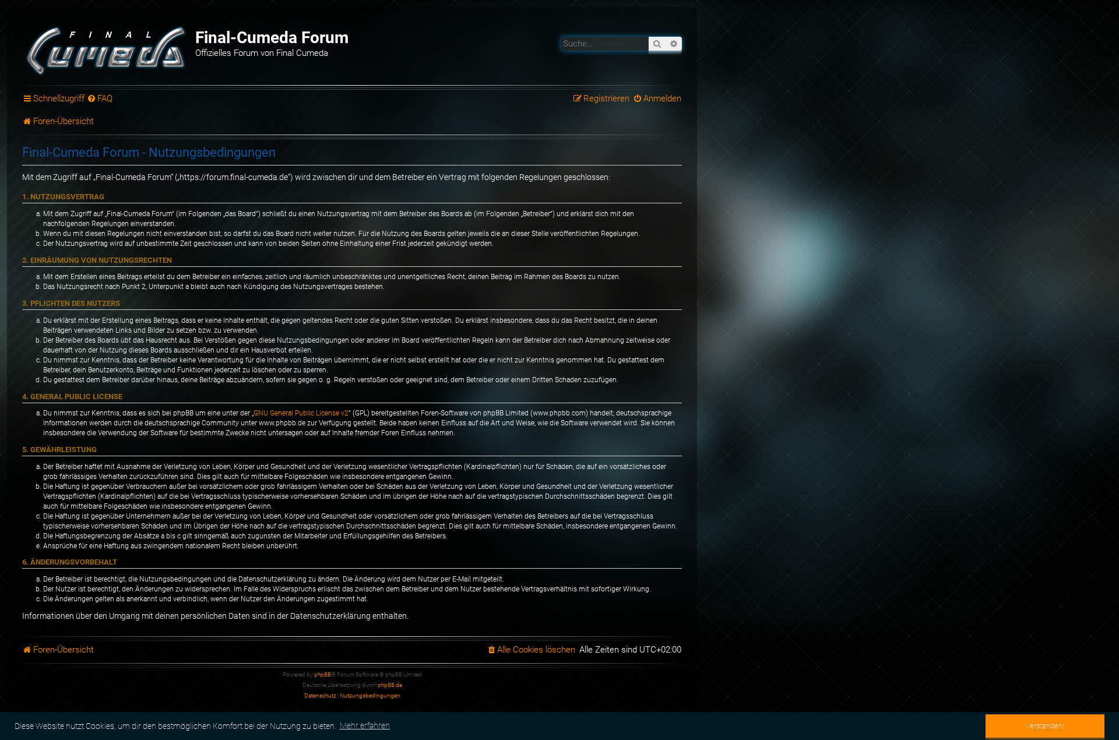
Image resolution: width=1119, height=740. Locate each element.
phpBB (322, 674)
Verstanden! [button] (1044, 725)
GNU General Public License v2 (301, 413)
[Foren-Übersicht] (107, 49)
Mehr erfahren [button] (365, 725)
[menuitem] (100, 99)
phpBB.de (390, 685)
